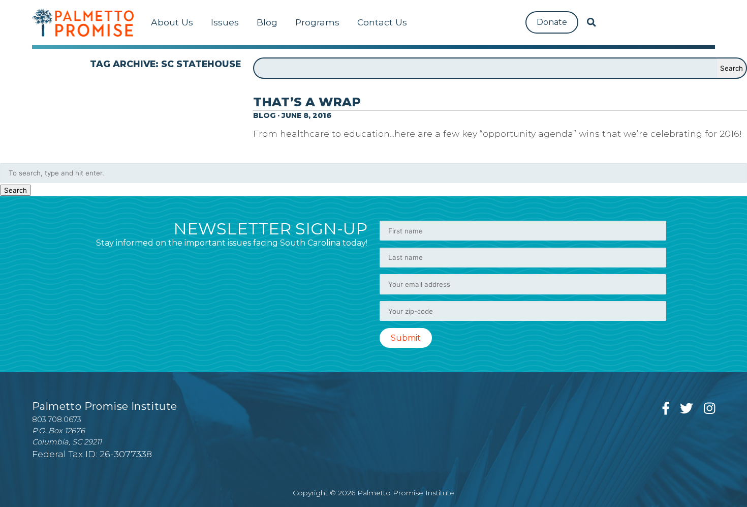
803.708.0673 (56, 419)
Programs (317, 22)
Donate (552, 22)
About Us (172, 22)
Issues (225, 22)
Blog (267, 22)
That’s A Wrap (307, 102)
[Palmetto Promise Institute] (83, 22)
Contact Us (382, 22)
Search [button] (15, 190)
